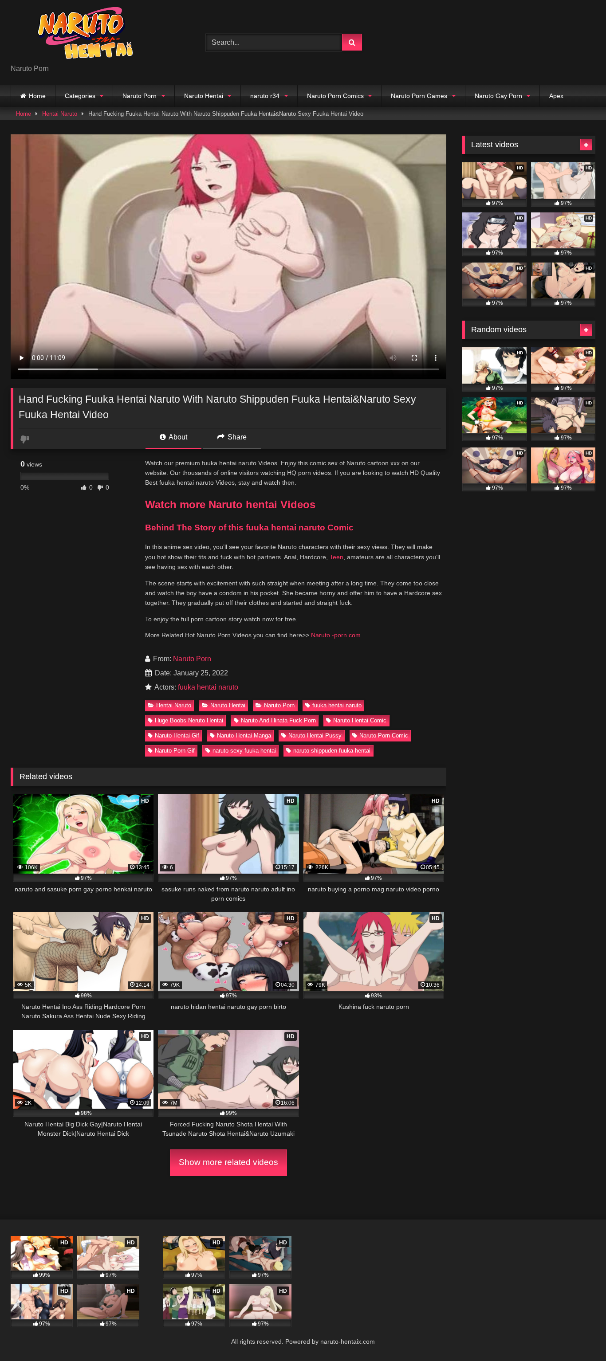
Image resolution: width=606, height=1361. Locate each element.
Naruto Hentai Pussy (315, 735)
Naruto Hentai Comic (359, 720)
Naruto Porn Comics (335, 95)
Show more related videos (228, 1162)
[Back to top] (578, 1334)
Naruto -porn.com (336, 635)
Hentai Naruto (59, 113)
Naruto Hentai (203, 95)
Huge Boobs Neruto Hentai (189, 720)
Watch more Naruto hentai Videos (230, 504)
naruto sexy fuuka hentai (244, 750)
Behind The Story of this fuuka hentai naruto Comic (249, 527)
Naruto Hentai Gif (177, 735)
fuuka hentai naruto (208, 687)
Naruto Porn (139, 95)
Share (236, 437)
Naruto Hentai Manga (244, 735)
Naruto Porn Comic (383, 735)
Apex (556, 95)
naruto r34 (264, 95)
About (177, 437)
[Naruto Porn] (77, 35)
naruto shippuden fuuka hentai (331, 750)
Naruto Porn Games (419, 95)
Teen (336, 557)
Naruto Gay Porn (498, 95)
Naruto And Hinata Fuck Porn (278, 720)
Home (37, 95)
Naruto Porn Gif (175, 750)
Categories (80, 95)
